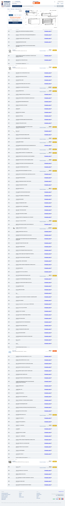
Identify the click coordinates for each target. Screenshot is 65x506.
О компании (38, 493)
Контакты (62, 3)
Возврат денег (4, 499)
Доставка (20, 493)
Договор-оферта (39, 494)
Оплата (20, 494)
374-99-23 (60, 1)
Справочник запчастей (5, 493)
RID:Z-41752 (14, 350)
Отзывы (58, 3)
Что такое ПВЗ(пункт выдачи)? (6, 494)
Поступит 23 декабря (43, 50)
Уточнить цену (47, 31)
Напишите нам (61, 491)
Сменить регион (14, 3)
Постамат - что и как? (5, 495)
